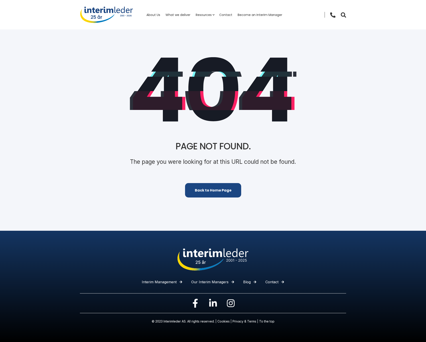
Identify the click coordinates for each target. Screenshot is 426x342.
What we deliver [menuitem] (178, 15)
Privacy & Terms (244, 321)
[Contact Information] (332, 14)
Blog (247, 282)
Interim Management (159, 282)
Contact (271, 282)
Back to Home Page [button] (213, 190)
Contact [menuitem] (225, 15)
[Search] (343, 14)
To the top (266, 321)
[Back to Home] (106, 14)
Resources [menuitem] (204, 15)
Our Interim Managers (210, 282)
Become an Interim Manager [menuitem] (260, 15)
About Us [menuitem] (153, 15)
